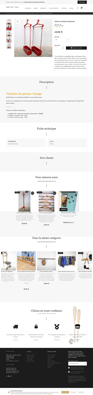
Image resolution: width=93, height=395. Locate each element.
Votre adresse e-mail (72, 361)
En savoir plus (50, 393)
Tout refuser (73, 392)
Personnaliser (81, 392)
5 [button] (47, 299)
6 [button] (49, 299)
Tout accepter (65, 392)
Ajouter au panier (76, 48)
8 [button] (54, 299)
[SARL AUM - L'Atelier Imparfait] (12, 8)
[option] (9, 22)
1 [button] (39, 299)
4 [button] (45, 299)
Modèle (56, 37)
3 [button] (43, 299)
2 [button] (41, 299)
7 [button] (52, 299)
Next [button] (89, 266)
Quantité (57, 45)
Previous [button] (4, 266)
